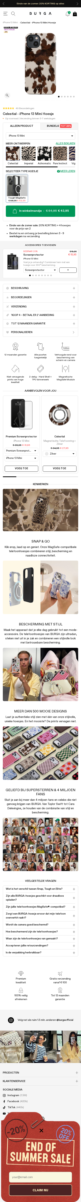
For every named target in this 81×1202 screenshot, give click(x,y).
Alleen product (21, 126)
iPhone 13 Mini (10, 22)
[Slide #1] (62, 96)
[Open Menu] (5, 14)
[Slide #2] (65, 96)
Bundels (59, 126)
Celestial (59, 436)
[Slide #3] (68, 96)
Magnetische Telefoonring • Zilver (60, 442)
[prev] (3, 3)
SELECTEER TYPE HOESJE (22, 171)
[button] (18, 108)
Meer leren (67, 171)
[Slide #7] (51, 275)
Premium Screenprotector (21, 436)
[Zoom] (7, 95)
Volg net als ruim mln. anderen (45, 1020)
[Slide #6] (48, 275)
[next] (77, 3)
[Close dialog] (41, 1130)
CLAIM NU (40, 1190)
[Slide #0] (59, 96)
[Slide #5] (74, 96)
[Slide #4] (71, 96)
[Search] (13, 14)
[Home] (40, 13)
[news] (68, 14)
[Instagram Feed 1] (40, 1047)
